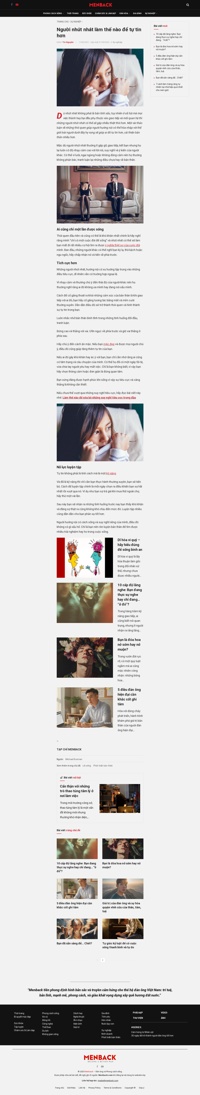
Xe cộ (45, 1016)
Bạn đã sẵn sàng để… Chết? (74, 943)
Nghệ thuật (78, 1016)
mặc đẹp (109, 344)
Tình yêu (106, 1016)
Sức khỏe (87, 13)
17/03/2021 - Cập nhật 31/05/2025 (94, 42)
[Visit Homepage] (102, 5)
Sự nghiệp (150, 13)
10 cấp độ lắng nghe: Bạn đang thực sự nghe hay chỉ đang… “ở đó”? (130, 594)
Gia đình (137, 13)
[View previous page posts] (97, 960)
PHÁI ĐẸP (138, 1012)
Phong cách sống (52, 13)
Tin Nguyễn (68, 42)
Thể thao (46, 1027)
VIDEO (164, 1012)
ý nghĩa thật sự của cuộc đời (122, 245)
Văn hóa (123, 13)
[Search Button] (187, 5)
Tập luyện (19, 1027)
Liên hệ (82, 1088)
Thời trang (73, 13)
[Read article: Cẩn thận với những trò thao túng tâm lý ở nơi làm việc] (120, 798)
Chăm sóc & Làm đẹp (105, 13)
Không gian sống (50, 1034)
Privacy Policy (94, 1088)
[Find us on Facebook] (11, 5)
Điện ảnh (77, 1023)
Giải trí (76, 1027)
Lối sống (87, 765)
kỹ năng (111, 473)
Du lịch (45, 1031)
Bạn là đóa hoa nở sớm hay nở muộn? (129, 644)
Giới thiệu (71, 1088)
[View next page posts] (102, 960)
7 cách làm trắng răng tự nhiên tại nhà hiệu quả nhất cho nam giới (169, 87)
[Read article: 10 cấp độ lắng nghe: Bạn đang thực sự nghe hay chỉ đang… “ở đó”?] (85, 603)
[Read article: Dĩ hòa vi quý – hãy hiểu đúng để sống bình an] (85, 558)
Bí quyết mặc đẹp (22, 1016)
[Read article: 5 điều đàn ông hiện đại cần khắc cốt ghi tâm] (85, 707)
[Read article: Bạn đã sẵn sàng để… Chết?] (77, 929)
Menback (89, 1071)
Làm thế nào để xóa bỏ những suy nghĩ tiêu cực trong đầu (99, 397)
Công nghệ (47, 1023)
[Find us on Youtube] (17, 5)
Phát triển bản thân (103, 765)
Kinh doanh (107, 1034)
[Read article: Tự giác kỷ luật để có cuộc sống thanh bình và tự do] (122, 929)
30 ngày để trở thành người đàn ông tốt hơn (152, 1035)
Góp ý (141, 1088)
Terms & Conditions (112, 1088)
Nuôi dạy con (108, 1023)
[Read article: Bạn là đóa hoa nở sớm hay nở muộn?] (85, 657)
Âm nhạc (77, 1020)
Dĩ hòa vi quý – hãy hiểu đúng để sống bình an (130, 545)
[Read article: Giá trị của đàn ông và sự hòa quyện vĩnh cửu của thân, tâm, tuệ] (122, 889)
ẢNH (163, 1018)
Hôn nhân (106, 1020)
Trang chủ (63, 21)
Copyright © (130, 1088)
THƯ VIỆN (138, 1018)
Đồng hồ (46, 1020)
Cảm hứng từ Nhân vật (142, 1032)
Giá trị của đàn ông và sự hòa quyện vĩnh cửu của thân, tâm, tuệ (121, 907)
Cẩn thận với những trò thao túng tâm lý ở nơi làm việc (76, 791)
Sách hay (77, 1013)
